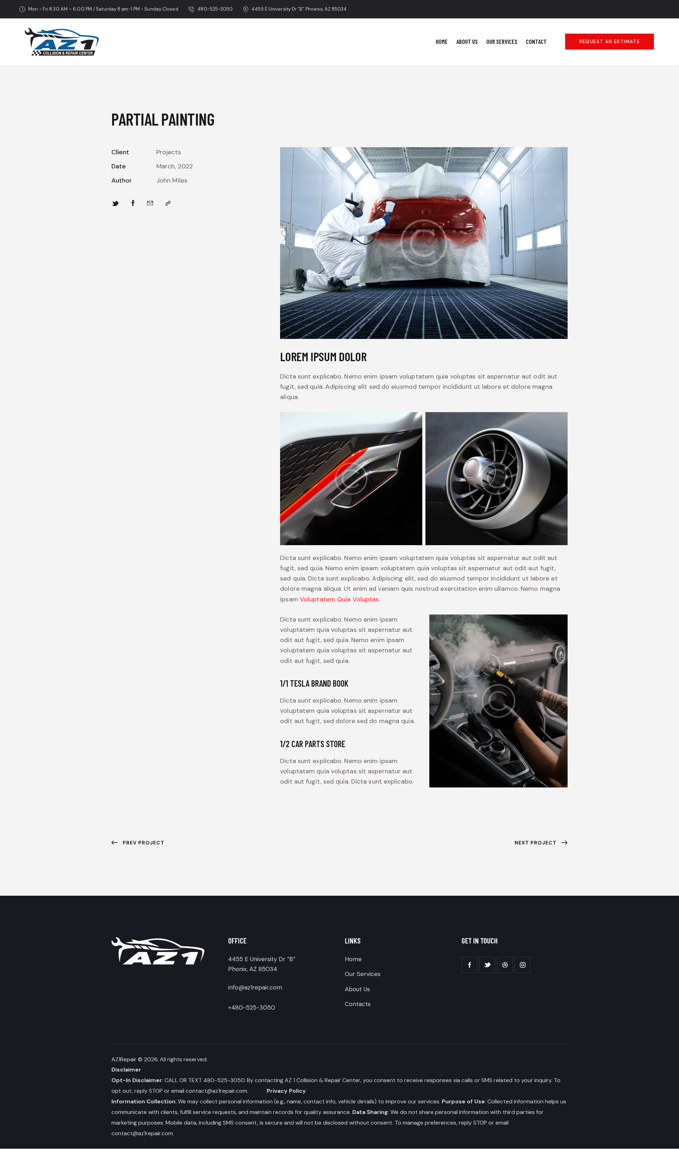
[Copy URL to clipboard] (168, 203)
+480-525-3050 (251, 1007)
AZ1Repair (124, 1059)
